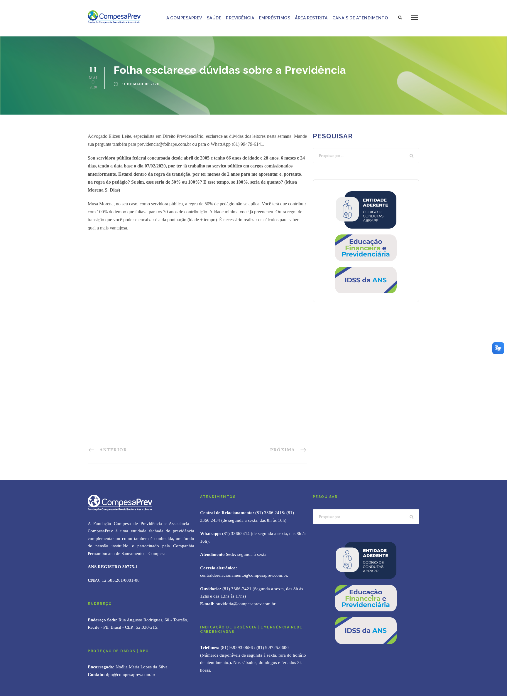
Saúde (214, 18)
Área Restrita (311, 18)
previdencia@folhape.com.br (164, 144)
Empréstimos (274, 18)
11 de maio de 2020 (140, 84)
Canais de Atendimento (360, 18)
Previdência (240, 18)
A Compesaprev (184, 18)
